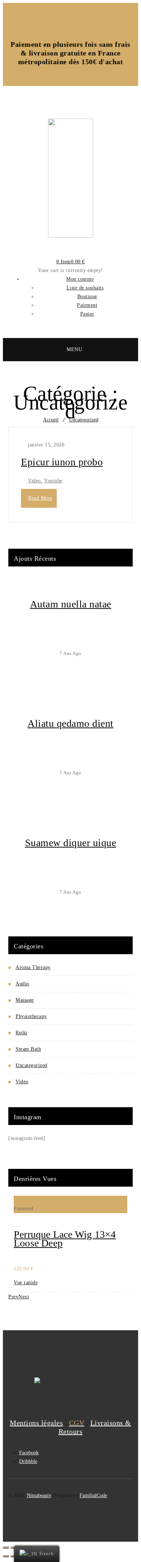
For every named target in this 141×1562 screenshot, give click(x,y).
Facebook (29, 1452)
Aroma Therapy (33, 967)
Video (34, 480)
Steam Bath (28, 1049)
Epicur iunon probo (62, 461)
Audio (22, 983)
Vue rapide (26, 1282)
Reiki (21, 1032)
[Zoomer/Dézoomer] (6, 1547)
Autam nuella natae (70, 604)
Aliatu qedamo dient (70, 723)
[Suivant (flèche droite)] (13, 1556)
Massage (25, 1000)
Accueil (51, 420)
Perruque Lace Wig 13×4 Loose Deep (65, 1239)
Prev (13, 1296)
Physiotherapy (31, 1016)
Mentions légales (36, 1423)
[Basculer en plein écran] (13, 1547)
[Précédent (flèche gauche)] (6, 1556)
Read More (40, 498)
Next (23, 1296)
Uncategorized (83, 420)
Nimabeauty (39, 1495)
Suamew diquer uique (70, 842)
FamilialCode (93, 1495)
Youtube (53, 480)
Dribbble (28, 1461)
